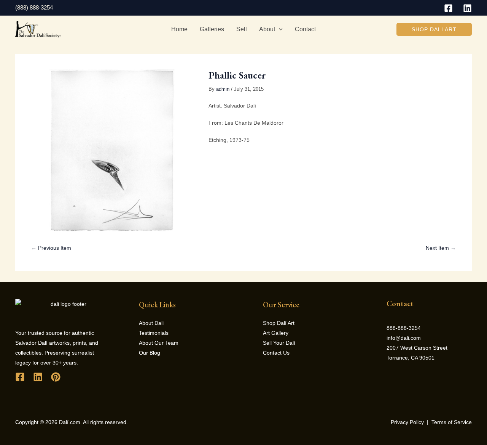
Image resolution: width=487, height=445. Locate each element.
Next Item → (441, 248)
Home (179, 29)
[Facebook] (448, 8)
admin (222, 89)
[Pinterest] (55, 377)
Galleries (212, 29)
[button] (434, 29)
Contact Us (276, 353)
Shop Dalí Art (278, 323)
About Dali (151, 323)
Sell (241, 29)
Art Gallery (275, 333)
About (267, 29)
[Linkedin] (467, 8)
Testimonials (154, 333)
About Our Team (158, 343)
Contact (305, 29)
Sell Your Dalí (279, 343)
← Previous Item (51, 248)
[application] (279, 29)
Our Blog (149, 353)
